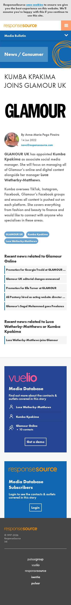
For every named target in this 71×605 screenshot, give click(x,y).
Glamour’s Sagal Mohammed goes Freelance (35, 306)
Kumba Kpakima (38, 234)
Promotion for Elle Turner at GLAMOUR (31, 288)
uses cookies (34, 5)
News (11, 54)
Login (35, 507)
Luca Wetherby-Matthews (21, 241)
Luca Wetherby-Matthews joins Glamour (32, 340)
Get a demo (35, 442)
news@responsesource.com (37, 145)
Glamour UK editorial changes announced (33, 279)
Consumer (33, 54)
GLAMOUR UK (14, 234)
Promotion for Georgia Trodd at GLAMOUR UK (36, 270)
